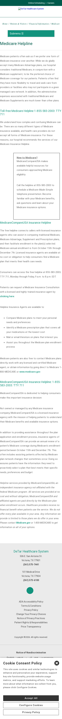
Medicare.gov (23, 522)
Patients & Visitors (18, 23)
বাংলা (36, 657)
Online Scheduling (36, 3)
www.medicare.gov (29, 371)
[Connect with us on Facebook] (30, 590)
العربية (29, 657)
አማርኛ (20, 657)
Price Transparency (31, 626)
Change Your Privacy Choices (31, 614)
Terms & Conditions (31, 606)
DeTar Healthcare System (31, 551)
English (10, 657)
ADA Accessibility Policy (31, 601)
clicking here (7, 296)
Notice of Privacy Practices (31, 618)
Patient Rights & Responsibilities (31, 622)
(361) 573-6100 (31, 580)
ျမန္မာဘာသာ (47, 657)
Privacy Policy (31, 610)
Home (5, 23)
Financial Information (39, 23)
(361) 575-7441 (31, 564)
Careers (50, 3)
